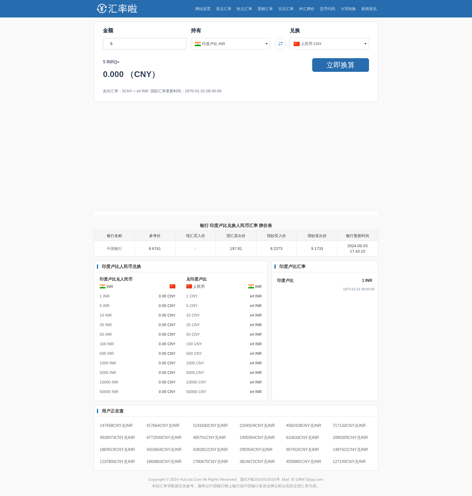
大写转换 (348, 9)
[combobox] (230, 43)
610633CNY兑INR (302, 437)
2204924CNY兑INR (257, 425)
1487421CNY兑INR (350, 449)
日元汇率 (286, 9)
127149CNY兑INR (349, 461)
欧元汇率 (244, 9)
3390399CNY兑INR (350, 437)
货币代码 (327, 9)
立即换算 (340, 65)
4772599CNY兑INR (164, 437)
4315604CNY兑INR (164, 449)
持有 (196, 30)
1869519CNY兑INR (117, 449)
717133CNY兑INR (349, 425)
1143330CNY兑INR (210, 425)
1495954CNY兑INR (257, 437)
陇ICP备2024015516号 (260, 479)
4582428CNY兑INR (303, 425)
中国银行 (114, 248)
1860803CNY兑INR (164, 461)
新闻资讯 (369, 9)
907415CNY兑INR (302, 449)
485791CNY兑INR (209, 437)
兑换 (295, 30)
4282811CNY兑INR (210, 449)
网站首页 (203, 9)
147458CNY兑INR (116, 425)
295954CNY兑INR (256, 449)
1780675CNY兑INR (210, 461)
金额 (108, 30)
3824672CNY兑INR (257, 461)
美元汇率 (223, 9)
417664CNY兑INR (162, 425)
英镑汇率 (265, 9)
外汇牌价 (306, 9)
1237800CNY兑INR (117, 461)
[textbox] (230, 43)
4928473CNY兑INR (117, 437)
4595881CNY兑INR (303, 461)
